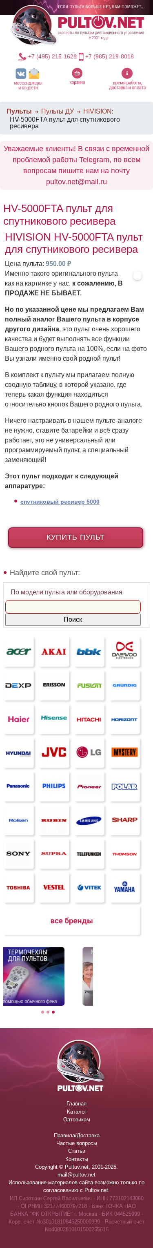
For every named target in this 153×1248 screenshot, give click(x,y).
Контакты (76, 1159)
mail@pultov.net (76, 1175)
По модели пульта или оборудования (66, 592)
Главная (76, 1104)
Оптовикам (76, 1119)
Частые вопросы (76, 1143)
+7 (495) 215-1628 (52, 56)
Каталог (76, 1112)
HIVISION (97, 111)
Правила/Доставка (77, 1135)
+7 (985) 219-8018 (109, 56)
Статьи (76, 1151)
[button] (28, 78)
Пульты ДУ (57, 111)
